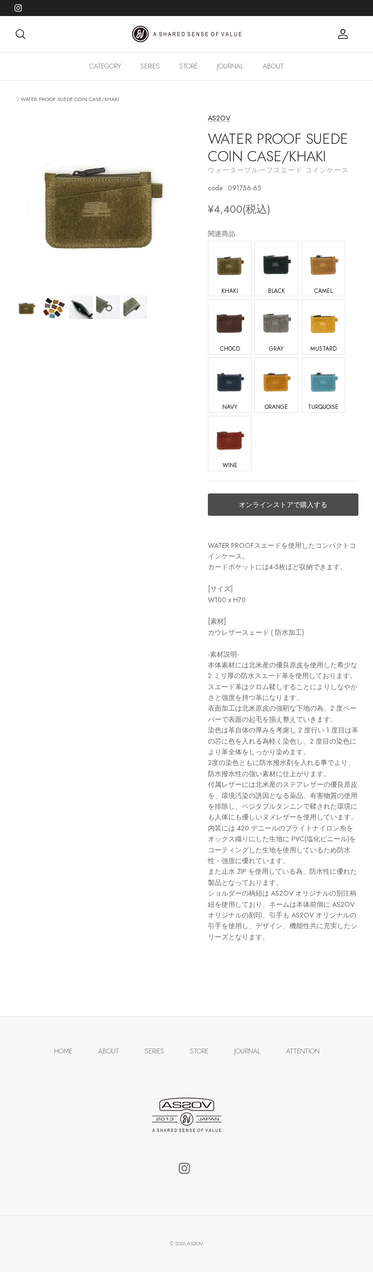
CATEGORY (105, 66)
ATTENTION (303, 1051)
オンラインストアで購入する (283, 504)
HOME (63, 1051)
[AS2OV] (186, 34)
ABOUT (273, 66)
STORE (188, 66)
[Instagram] (18, 8)
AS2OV (219, 118)
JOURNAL (230, 66)
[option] (100, 199)
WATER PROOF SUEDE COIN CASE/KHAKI (70, 99)
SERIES (150, 66)
